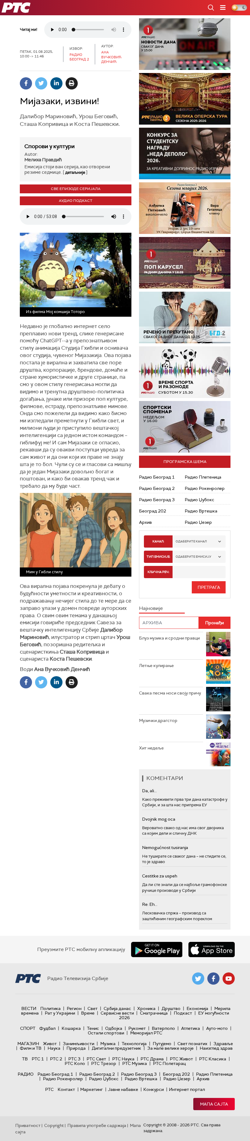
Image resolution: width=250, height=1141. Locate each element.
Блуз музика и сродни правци (169, 638)
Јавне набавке (123, 1089)
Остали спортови (106, 1033)
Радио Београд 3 (157, 499)
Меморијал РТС (146, 1033)
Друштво (171, 1008)
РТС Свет (96, 1059)
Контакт (66, 1089)
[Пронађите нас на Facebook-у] (213, 978)
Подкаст (183, 1013)
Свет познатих (192, 1043)
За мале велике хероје (170, 1048)
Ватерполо (163, 1028)
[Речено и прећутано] (184, 317)
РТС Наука (123, 1059)
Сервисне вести (117, 1013)
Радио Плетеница (203, 477)
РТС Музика (134, 1063)
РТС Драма (152, 1059)
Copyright (54, 1125)
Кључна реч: (158, 572)
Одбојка (113, 1028)
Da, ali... (149, 790)
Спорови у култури (49, 146)
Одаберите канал (191, 541)
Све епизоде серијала (76, 188)
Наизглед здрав (216, 1048)
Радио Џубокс (199, 499)
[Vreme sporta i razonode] (184, 372)
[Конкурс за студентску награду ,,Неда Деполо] (184, 153)
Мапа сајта (214, 1104)
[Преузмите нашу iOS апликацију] (211, 949)
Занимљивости (78, 1043)
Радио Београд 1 (157, 477)
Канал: (158, 541)
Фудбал (47, 1028)
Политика (50, 1008)
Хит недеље (151, 748)
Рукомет (137, 1028)
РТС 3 (74, 1059)
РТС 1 (38, 1059)
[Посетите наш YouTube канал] (229, 978)
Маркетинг (91, 1089)
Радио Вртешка (201, 511)
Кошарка (71, 1028)
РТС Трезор (103, 1063)
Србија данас (117, 1008)
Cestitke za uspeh (159, 876)
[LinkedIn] (56, 83)
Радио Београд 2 (157, 488)
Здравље (223, 1043)
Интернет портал (187, 1089)
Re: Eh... (149, 904)
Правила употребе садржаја (96, 1125)
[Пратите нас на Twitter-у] (198, 978)
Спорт (27, 1028)
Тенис (93, 1028)
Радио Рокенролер (205, 488)
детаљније (75, 172)
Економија (197, 1008)
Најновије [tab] (151, 608)
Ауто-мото (217, 1028)
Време (88, 1013)
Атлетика (190, 1028)
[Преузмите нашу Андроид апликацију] (156, 949)
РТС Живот (181, 1059)
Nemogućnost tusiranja (165, 847)
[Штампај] (72, 83)
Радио (26, 1074)
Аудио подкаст (75, 200)
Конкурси (153, 1089)
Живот (50, 1043)
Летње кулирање (156, 665)
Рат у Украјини (60, 1013)
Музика (108, 1043)
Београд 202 (152, 511)
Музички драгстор (158, 720)
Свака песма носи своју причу (170, 693)
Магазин (28, 1043)
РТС (49, 1089)
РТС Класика (212, 1059)
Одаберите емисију (193, 557)
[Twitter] (41, 83)
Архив (145, 522)
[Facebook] (26, 83)
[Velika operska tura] (184, 99)
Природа (76, 1048)
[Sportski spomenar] (184, 427)
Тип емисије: (158, 557)
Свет (93, 1008)
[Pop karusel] (184, 263)
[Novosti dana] (184, 44)
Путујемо (162, 1043)
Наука (54, 1048)
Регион (74, 1008)
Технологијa (134, 1043)
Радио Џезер (198, 522)
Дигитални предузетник (116, 1048)
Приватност (28, 1125)
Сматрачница (154, 1013)
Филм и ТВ (30, 1048)
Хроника (146, 1008)
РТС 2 (56, 1059)
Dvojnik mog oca (158, 819)
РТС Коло (75, 1063)
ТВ (25, 1059)
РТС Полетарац (169, 1063)
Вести (28, 1008)
